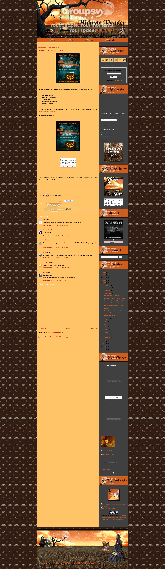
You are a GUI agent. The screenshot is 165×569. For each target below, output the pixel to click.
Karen (45, 252)
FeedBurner (118, 80)
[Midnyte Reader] (101, 134)
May (106, 327)
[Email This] (65, 201)
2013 (104, 341)
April (106, 329)
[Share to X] (68, 201)
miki (44, 219)
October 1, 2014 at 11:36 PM (54, 280)
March (106, 332)
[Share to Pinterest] (72, 201)
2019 (104, 272)
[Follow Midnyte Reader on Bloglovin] (109, 121)
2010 (104, 349)
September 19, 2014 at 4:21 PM (55, 235)
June (106, 324)
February (107, 335)
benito (45, 240)
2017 (104, 275)
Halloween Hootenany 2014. (53, 203)
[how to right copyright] (109, 508)
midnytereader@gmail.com (47, 111)
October (107, 290)
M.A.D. (45, 272)
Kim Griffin (46, 262)
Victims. (106, 308)
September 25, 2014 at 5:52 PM (55, 258)
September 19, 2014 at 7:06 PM (55, 247)
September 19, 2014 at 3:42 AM (55, 225)
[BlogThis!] (67, 201)
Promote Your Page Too (106, 136)
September (108, 293)
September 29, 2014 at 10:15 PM (56, 268)
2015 (104, 280)
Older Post (94, 328)
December (107, 285)
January (107, 337)
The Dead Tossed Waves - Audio (114, 298)
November (107, 288)
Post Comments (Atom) (55, 332)
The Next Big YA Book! (111, 295)
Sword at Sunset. (109, 315)
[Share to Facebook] (70, 201)
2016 (104, 277)
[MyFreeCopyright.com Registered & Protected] (114, 506)
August (107, 319)
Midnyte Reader (48, 230)
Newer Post (42, 328)
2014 (104, 283)
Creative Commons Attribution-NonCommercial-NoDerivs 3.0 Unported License (113, 517)
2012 (104, 343)
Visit (105, 469)
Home (68, 328)
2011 (104, 346)
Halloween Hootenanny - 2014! (51, 50)
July (106, 321)
